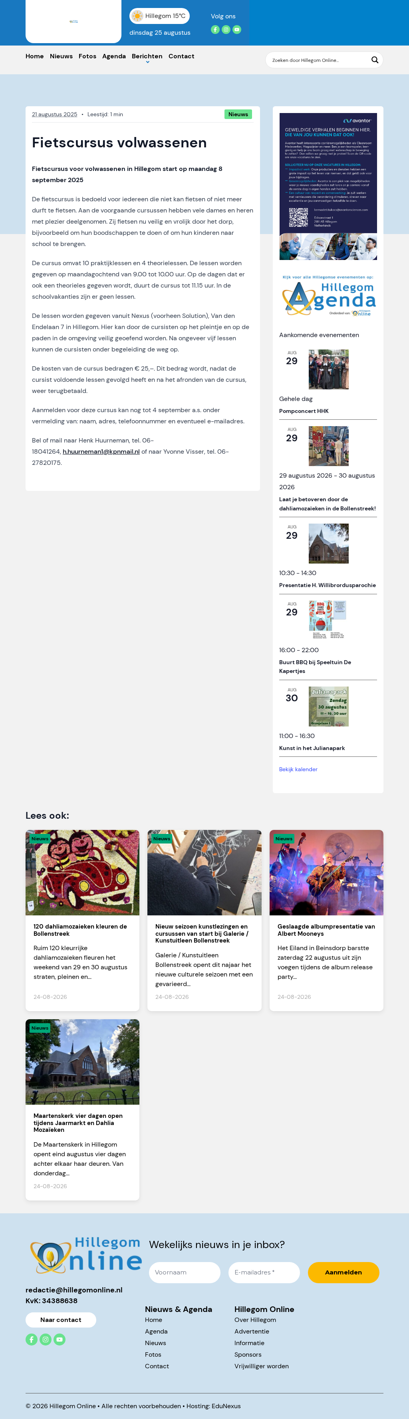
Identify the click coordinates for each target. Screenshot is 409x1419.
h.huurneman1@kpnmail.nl (101, 451)
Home (35, 56)
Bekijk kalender (298, 769)
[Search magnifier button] (375, 59)
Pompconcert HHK (304, 411)
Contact (182, 56)
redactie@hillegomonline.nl (74, 1290)
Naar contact (60, 1320)
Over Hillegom (255, 1320)
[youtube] (236, 29)
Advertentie (251, 1331)
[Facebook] (215, 29)
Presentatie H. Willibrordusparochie (327, 585)
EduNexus (226, 1406)
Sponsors (248, 1354)
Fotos (87, 56)
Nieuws (61, 56)
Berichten (147, 56)
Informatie (249, 1343)
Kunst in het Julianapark (312, 748)
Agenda (114, 56)
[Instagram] (226, 29)
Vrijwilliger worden (261, 1366)
